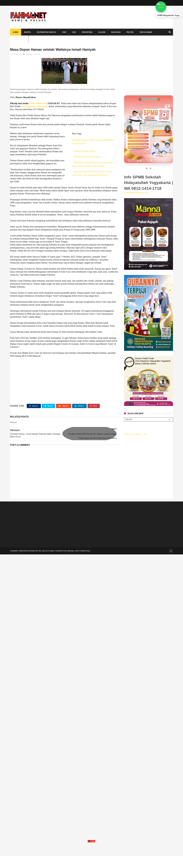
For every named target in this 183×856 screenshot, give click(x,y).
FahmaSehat (19, 39)
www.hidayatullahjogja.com (136, 192)
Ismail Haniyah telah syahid (34, 106)
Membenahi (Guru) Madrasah (86, 157)
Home (15, 32)
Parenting (87, 32)
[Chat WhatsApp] (168, 6)
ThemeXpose (84, 551)
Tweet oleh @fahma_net (135, 434)
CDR (64, 32)
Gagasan (116, 32)
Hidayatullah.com (37, 103)
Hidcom (37, 54)
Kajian (101, 32)
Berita (27, 32)
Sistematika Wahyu (46, 32)
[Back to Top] (171, 551)
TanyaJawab (145, 32)
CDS (74, 32)
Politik (130, 32)
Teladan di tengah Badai (84, 151)
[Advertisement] (121, 17)
